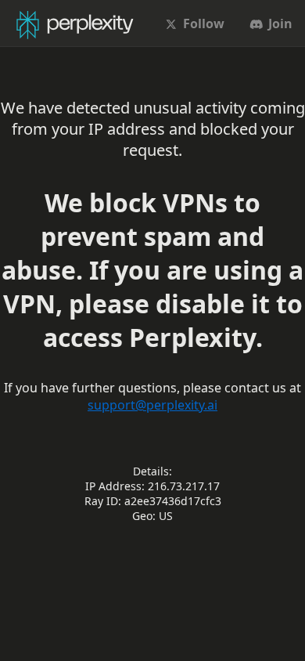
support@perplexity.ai (152, 405)
